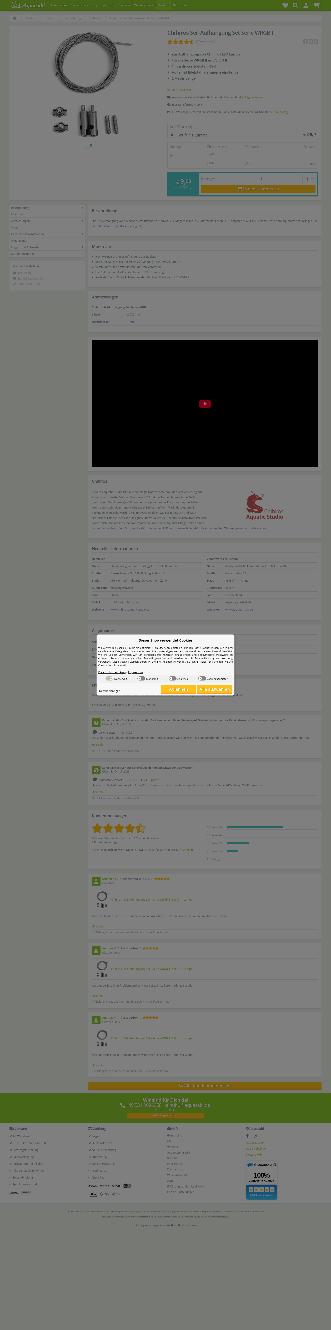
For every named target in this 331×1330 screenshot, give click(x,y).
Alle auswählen (214, 689)
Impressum (135, 672)
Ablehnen (178, 689)
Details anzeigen (109, 691)
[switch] (109, 678)
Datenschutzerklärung (112, 672)
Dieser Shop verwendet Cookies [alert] (166, 640)
